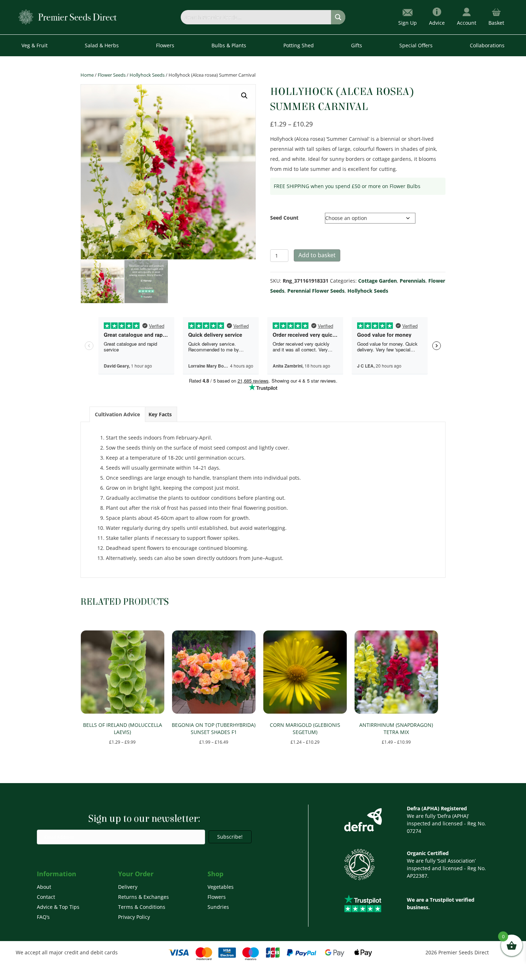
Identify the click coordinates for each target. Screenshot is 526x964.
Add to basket (317, 255)
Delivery (127, 886)
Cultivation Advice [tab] (117, 414)
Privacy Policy (134, 916)
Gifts (356, 45)
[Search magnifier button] (338, 17)
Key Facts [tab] (160, 414)
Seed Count (284, 217)
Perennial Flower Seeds (316, 290)
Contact (46, 896)
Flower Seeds (112, 75)
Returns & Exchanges (143, 896)
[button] (244, 95)
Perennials (412, 280)
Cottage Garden (377, 280)
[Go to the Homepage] (68, 16)
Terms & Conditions (141, 906)
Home (87, 75)
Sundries (218, 906)
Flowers (217, 896)
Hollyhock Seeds (147, 75)
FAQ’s (43, 916)
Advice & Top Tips (58, 906)
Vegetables (221, 886)
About (44, 886)
